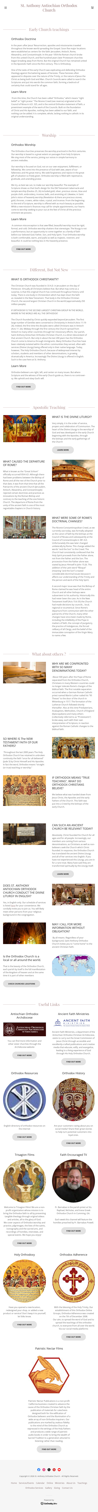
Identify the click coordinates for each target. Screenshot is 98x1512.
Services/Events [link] (26, 1483)
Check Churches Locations (21, 984)
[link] (49, 10)
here (13, 905)
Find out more (23, 249)
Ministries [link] (59, 1483)
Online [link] (50, 1483)
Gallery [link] (48, 1487)
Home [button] (14, 1483)
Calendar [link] (40, 1483)
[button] (10, 7)
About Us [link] (70, 1483)
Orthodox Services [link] (34, 1487)
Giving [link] (57, 1487)
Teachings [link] (82, 1483)
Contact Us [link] (67, 1487)
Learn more (63, 450)
